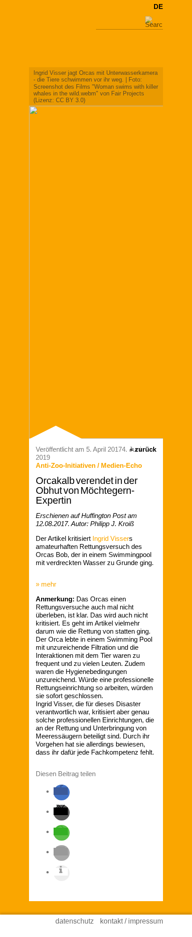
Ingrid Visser (110, 538)
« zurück (142, 449)
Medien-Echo (121, 465)
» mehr (46, 584)
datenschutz (74, 921)
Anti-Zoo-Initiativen (66, 465)
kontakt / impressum (131, 921)
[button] (61, 791)
